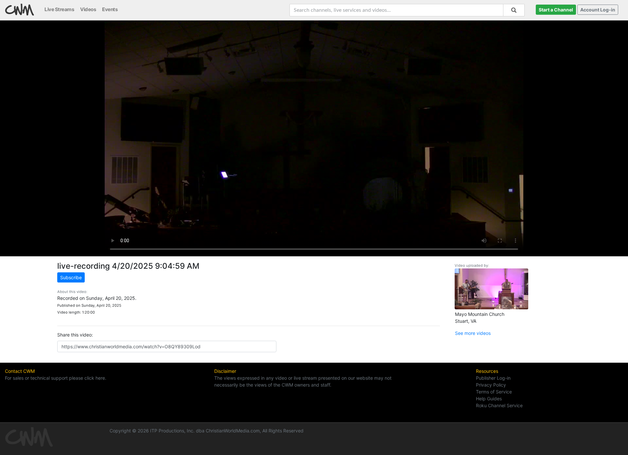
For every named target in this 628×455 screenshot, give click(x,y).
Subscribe (71, 277)
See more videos (473, 333)
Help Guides (489, 398)
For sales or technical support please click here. (55, 378)
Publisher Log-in (493, 378)
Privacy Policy (491, 385)
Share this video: (75, 334)
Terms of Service (494, 391)
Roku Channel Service (499, 405)
